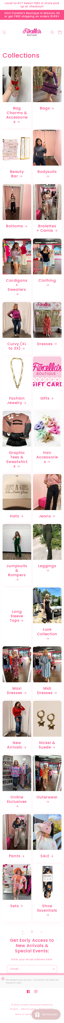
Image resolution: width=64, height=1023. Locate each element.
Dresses (45, 344)
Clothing (47, 280)
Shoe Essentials (47, 908)
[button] (4, 32)
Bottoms (14, 226)
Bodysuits (47, 172)
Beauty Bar (17, 174)
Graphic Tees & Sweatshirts (17, 459)
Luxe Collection (47, 631)
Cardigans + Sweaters (16, 285)
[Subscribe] (53, 969)
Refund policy (28, 1009)
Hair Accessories (47, 457)
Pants (14, 856)
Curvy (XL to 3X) (16, 346)
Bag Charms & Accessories (17, 115)
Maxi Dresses (14, 690)
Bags (45, 108)
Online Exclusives (17, 799)
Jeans (45, 516)
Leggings (47, 566)
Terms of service (24, 1014)
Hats (14, 516)
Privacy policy (46, 1009)
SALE (44, 856)
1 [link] (22, 932)
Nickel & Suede (47, 745)
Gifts (45, 398)
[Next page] (41, 932)
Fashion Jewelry (16, 400)
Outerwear (47, 797)
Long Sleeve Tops (16, 616)
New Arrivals (14, 745)
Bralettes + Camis (46, 228)
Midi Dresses (45, 690)
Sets (14, 906)
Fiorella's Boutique (30, 1004)
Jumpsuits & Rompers (16, 570)
